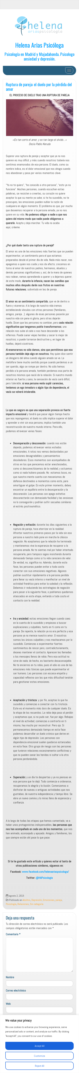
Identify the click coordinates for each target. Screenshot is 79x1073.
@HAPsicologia (44, 878)
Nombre (10, 977)
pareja (58, 900)
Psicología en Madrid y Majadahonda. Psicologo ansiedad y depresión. (39, 56)
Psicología (11, 904)
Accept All (39, 1046)
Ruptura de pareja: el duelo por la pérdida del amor (39, 86)
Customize (39, 1056)
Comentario (13, 934)
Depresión (36, 900)
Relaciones (23, 904)
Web (8, 1004)
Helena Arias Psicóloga (39, 45)
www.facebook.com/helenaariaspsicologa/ (45, 872)
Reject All (39, 1065)
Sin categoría (36, 904)
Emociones (48, 900)
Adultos (26, 900)
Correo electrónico (16, 990)
